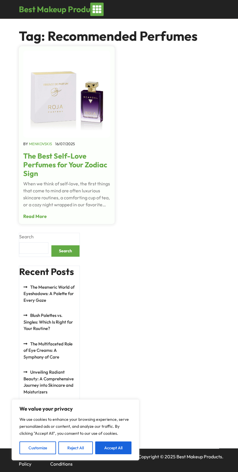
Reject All (75, 447)
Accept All (113, 447)
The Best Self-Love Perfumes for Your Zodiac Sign (65, 164)
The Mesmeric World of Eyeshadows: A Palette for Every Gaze (49, 293)
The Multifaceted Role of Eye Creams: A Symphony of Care (48, 350)
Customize (37, 447)
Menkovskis (40, 143)
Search (26, 236)
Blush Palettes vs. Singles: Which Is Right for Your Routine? (48, 322)
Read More (35, 216)
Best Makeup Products (60, 9)
